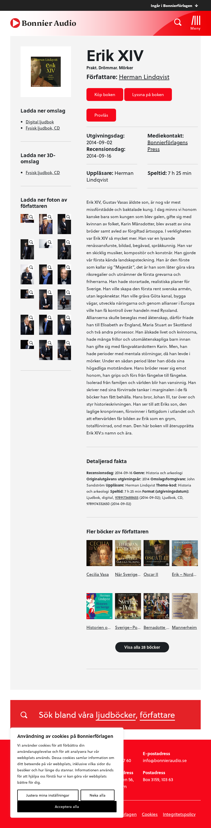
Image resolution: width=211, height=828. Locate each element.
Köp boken (104, 94)
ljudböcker (116, 714)
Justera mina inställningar (47, 795)
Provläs (101, 115)
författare (157, 714)
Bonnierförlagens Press (167, 145)
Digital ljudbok (40, 122)
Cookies (150, 814)
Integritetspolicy (179, 814)
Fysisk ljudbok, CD (43, 128)
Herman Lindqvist (144, 76)
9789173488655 (126, 497)
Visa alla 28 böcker (142, 647)
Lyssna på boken (148, 94)
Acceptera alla (67, 806)
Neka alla (98, 795)
